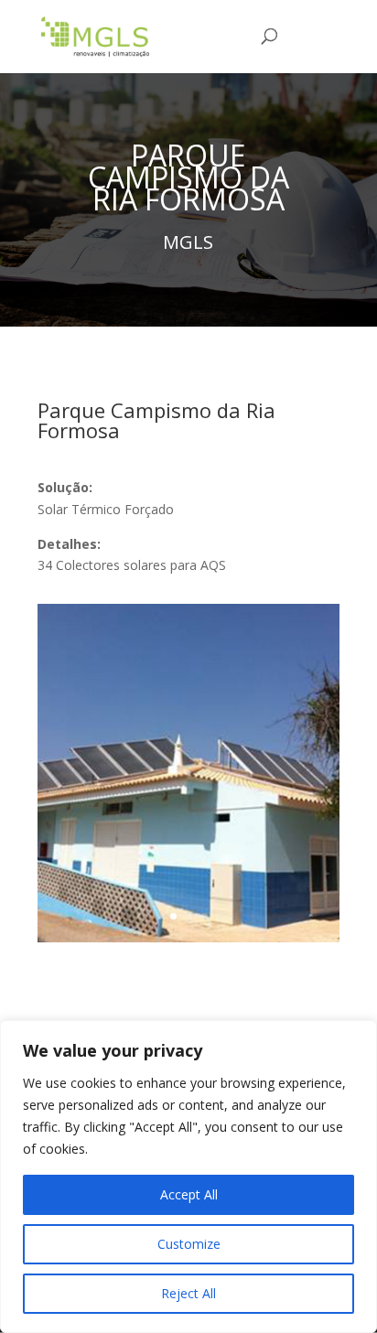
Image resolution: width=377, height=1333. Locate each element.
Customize (189, 1243)
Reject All (188, 1293)
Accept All (189, 1194)
